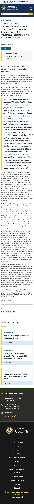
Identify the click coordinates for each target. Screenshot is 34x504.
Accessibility (17, 454)
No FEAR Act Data (17, 473)
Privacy (17, 461)
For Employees (17, 465)
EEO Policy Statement (17, 476)
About (17, 438)
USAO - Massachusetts (8, 312)
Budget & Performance (17, 442)
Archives (17, 446)
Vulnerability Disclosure (17, 480)
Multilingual (17, 484)
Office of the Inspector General (17, 469)
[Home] (9, 9)
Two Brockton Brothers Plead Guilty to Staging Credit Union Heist (15, 376)
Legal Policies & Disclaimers (17, 457)
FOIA (17, 450)
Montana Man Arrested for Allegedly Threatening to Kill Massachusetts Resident (15, 356)
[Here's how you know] (17, 2)
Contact (16, 497)
